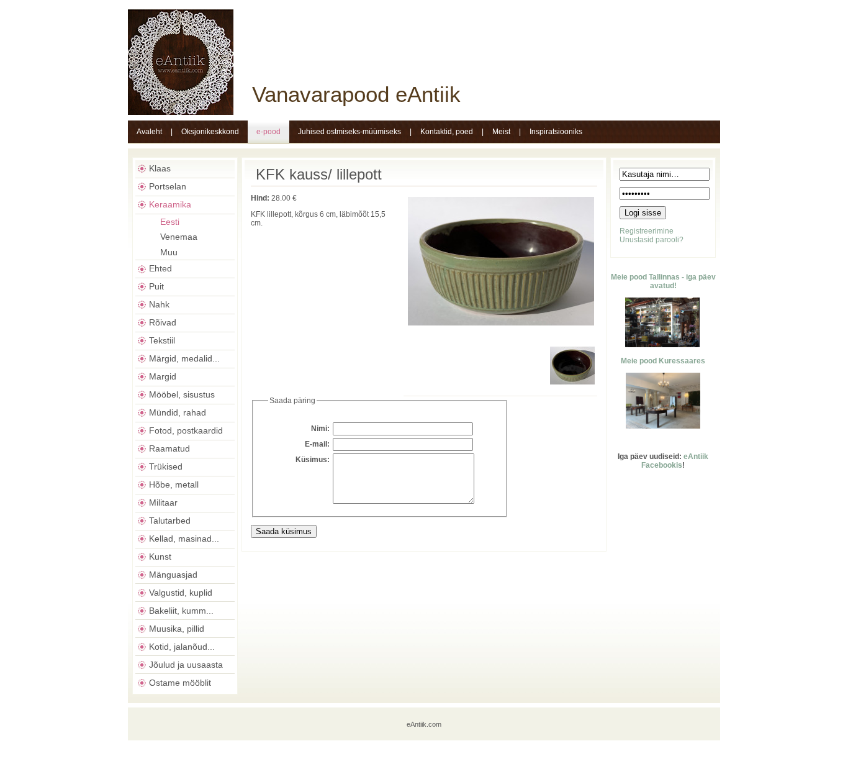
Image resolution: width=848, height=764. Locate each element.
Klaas (160, 168)
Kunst (160, 557)
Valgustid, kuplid (180, 593)
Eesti (169, 222)
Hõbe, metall (174, 484)
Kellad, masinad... (184, 538)
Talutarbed (170, 520)
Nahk (159, 304)
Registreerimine (647, 231)
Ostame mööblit (180, 683)
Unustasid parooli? (651, 239)
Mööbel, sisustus (182, 394)
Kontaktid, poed (446, 131)
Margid (162, 376)
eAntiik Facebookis (674, 461)
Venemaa (178, 237)
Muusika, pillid (176, 629)
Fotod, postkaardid (186, 430)
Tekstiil (162, 340)
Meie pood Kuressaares (663, 361)
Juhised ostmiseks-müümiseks (349, 131)
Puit (156, 286)
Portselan (167, 186)
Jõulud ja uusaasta (186, 665)
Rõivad (162, 322)
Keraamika (170, 204)
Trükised (166, 466)
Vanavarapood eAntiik (356, 94)
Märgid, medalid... (184, 358)
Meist (501, 131)
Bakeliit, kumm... (181, 611)
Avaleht (149, 131)
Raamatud (169, 448)
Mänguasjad (173, 575)
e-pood (268, 131)
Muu (169, 252)
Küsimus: (312, 459)
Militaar (163, 502)
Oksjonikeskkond (210, 131)
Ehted (160, 268)
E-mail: (317, 444)
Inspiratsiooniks (556, 131)
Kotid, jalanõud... (182, 647)
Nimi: (320, 428)
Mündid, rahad (177, 412)
